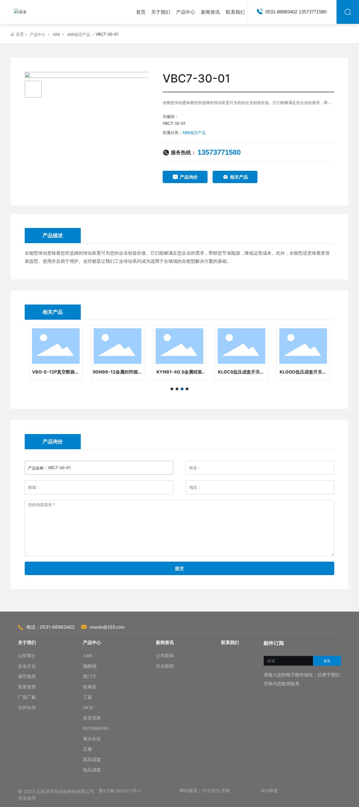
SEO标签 (269, 790)
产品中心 (37, 34)
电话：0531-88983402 (50, 627)
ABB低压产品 (78, 34)
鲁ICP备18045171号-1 (120, 790)
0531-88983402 (282, 12)
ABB (56, 34)
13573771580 (312, 12)
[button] (172, 389)
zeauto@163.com (107, 627)
